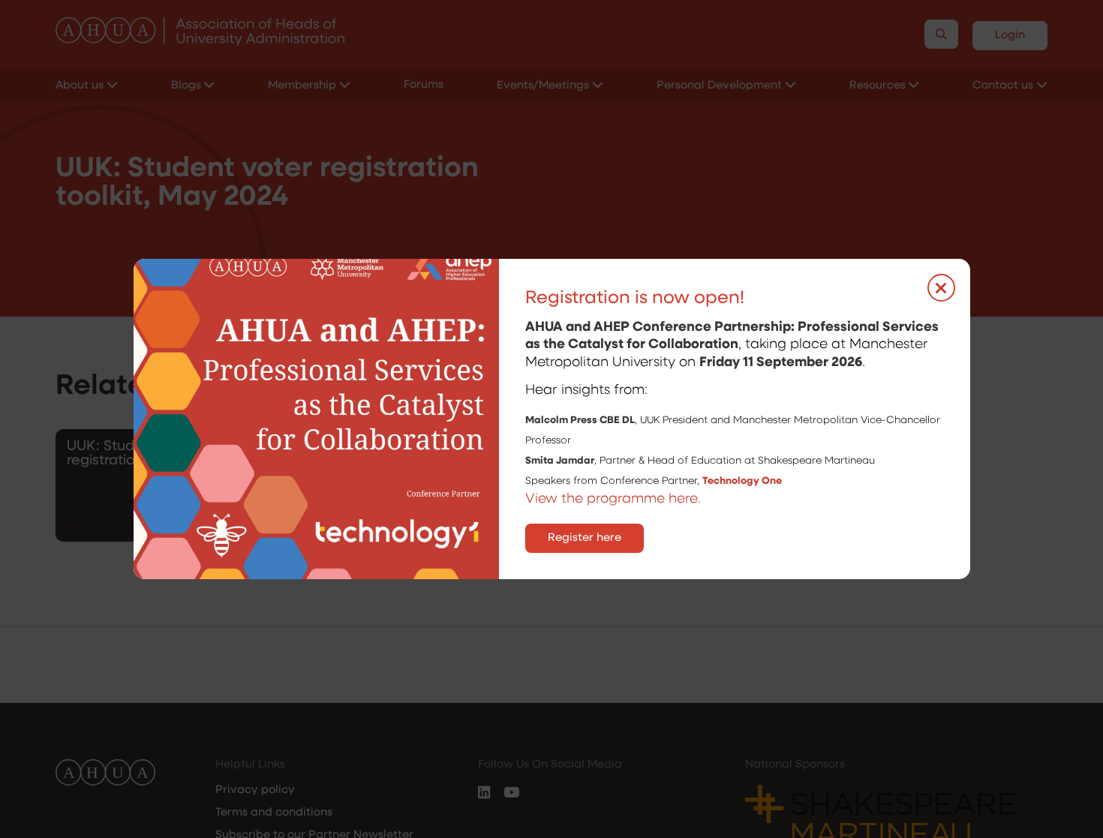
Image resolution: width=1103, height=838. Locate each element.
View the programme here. (615, 499)
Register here (584, 538)
